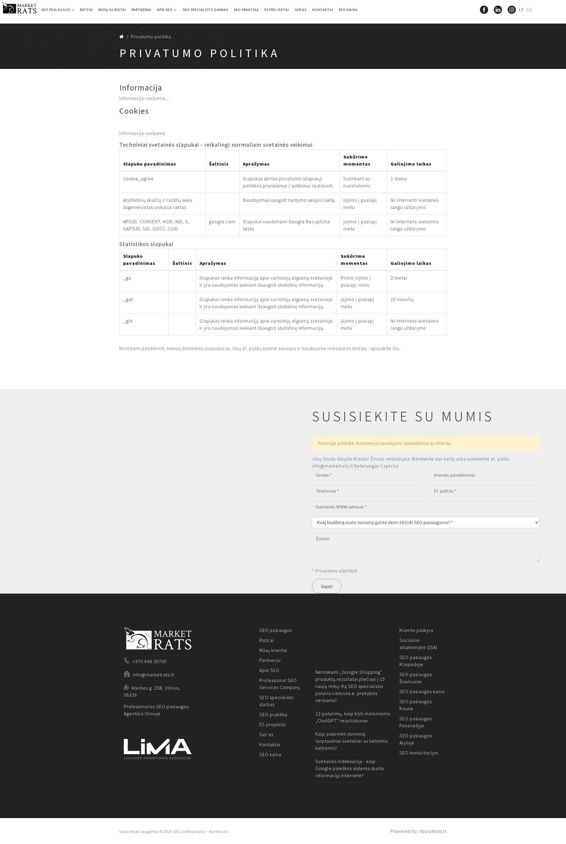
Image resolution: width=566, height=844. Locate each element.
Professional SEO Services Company (279, 683)
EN (529, 10)
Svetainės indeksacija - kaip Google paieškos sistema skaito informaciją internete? (349, 768)
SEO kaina (348, 9)
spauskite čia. (385, 348)
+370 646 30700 (150, 661)
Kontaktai (322, 9)
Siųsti (327, 586)
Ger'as (300, 9)
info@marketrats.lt (153, 675)
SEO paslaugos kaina (422, 691)
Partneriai (141, 9)
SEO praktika (246, 9)
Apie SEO (165, 9)
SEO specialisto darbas (205, 9)
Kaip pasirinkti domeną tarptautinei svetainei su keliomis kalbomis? (351, 741)
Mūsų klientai (112, 9)
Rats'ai (86, 9)
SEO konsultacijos (418, 753)
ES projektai (276, 9)
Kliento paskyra (416, 630)
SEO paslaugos (55, 9)
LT (522, 10)
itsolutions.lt (433, 831)
